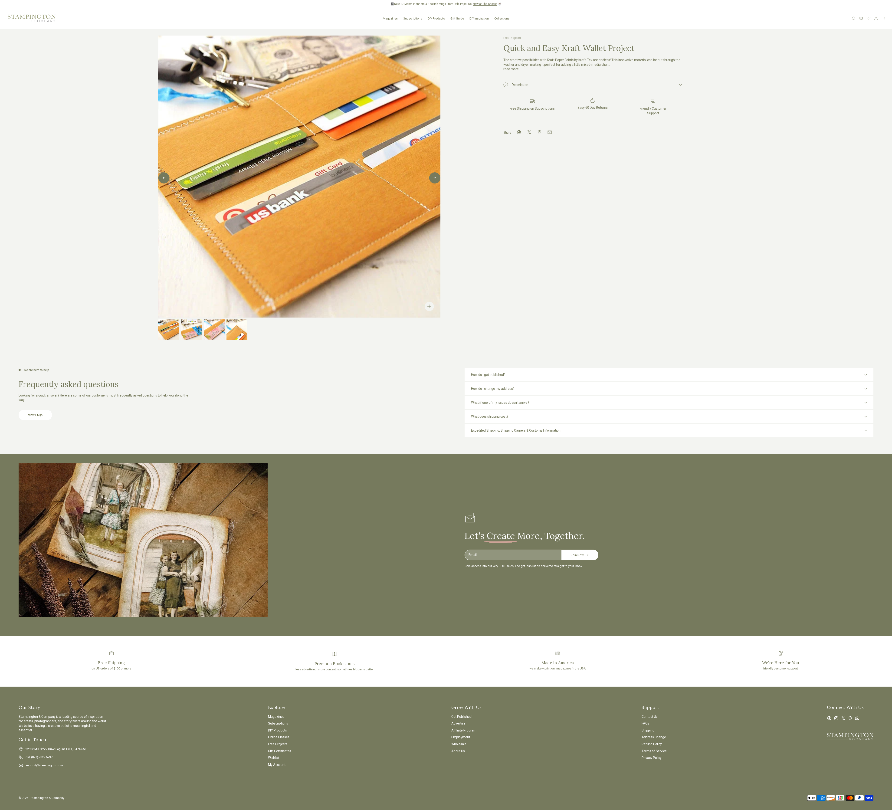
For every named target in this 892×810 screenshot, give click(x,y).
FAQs (645, 723)
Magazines (390, 18)
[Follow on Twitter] (843, 718)
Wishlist (273, 758)
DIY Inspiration (479, 18)
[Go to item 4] (236, 329)
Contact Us (650, 716)
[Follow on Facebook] (829, 718)
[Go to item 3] (214, 329)
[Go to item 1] (168, 329)
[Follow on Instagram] (836, 718)
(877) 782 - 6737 (41, 757)
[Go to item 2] (191, 329)
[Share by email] (549, 132)
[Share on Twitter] (529, 132)
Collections (501, 18)
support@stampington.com (44, 765)
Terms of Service (654, 751)
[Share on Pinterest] (539, 132)
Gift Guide (457, 18)
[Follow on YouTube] (857, 718)
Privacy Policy (652, 758)
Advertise (458, 723)
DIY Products (436, 18)
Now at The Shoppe (485, 4)
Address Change (654, 737)
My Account (276, 765)
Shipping (648, 730)
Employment (460, 737)
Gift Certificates (279, 751)
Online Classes (278, 737)
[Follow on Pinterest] (850, 718)
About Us (458, 751)
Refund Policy (652, 744)
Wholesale (458, 744)
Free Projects (512, 37)
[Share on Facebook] (519, 132)
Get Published (461, 716)
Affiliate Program (463, 730)
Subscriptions (412, 18)
